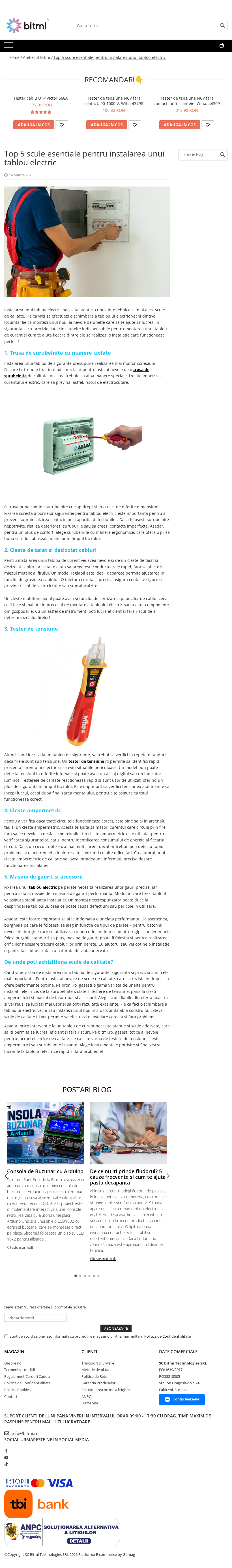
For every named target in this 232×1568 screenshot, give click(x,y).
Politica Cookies (17, 1389)
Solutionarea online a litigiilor (105, 1389)
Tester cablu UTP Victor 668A (41, 98)
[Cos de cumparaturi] (222, 45)
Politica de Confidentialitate (167, 1336)
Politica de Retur (95, 1376)
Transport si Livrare (97, 1363)
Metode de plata (95, 1369)
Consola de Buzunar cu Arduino (45, 1171)
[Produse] (9, 46)
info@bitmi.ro (24, 1433)
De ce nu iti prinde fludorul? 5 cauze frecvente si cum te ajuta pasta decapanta (128, 1177)
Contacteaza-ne (186, 1399)
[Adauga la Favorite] (61, 124)
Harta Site (89, 1403)
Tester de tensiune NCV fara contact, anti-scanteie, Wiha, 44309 (187, 100)
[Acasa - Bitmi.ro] (32, 25)
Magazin (14, 1351)
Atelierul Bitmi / (38, 57)
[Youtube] (6, 1457)
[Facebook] (6, 1450)
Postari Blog (87, 1089)
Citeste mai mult (20, 1247)
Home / (15, 57)
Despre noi (13, 1363)
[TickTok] (6, 1464)
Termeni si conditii (19, 1369)
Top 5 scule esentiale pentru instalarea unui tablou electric (109, 57)
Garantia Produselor (98, 1382)
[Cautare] (223, 25)
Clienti (89, 1351)
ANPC (86, 1396)
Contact (11, 1396)
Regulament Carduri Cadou (27, 1376)
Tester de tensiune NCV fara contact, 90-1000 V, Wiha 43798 (113, 100)
